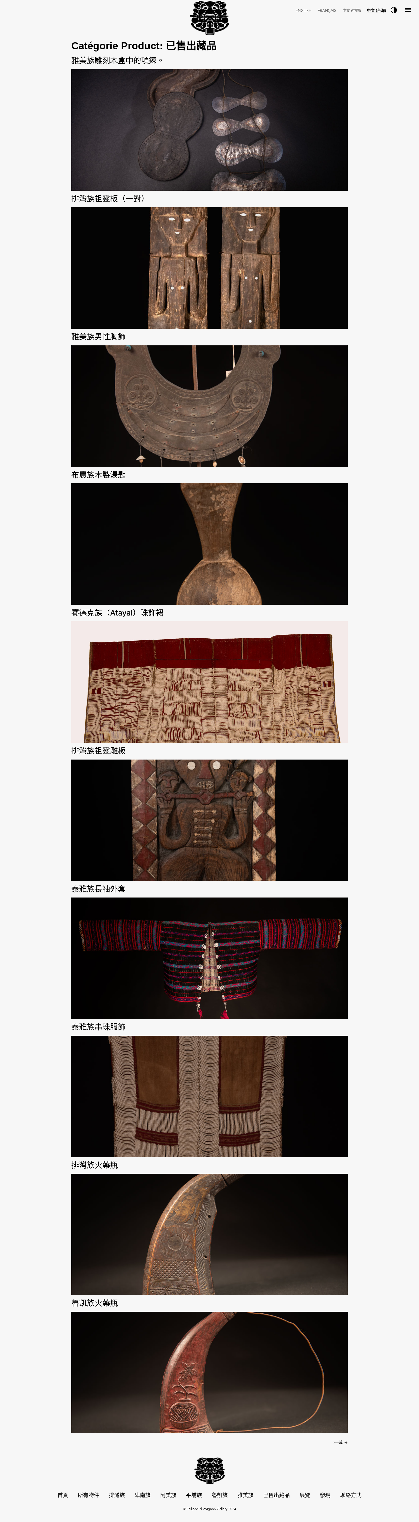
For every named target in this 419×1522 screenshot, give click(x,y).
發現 (325, 1495)
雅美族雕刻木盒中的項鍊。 (117, 60)
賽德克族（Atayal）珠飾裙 (117, 612)
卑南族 (143, 1495)
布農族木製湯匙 (98, 474)
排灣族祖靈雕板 (98, 750)
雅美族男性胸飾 (98, 336)
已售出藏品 (276, 1495)
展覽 (304, 1495)
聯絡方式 (351, 1495)
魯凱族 (220, 1495)
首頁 (62, 1495)
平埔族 (194, 1495)
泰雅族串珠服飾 (98, 1027)
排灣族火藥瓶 (94, 1165)
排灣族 (117, 1495)
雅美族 (245, 1495)
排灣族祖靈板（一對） (110, 198)
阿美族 (168, 1495)
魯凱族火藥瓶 (94, 1303)
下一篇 (339, 1442)
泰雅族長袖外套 (98, 889)
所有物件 (88, 1495)
